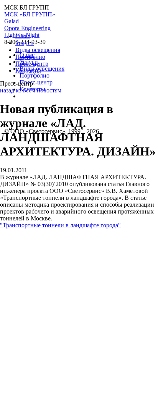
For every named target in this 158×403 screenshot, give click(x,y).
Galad (11, 21)
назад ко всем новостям (30, 90)
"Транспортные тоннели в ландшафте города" (60, 225)
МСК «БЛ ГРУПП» (29, 14)
